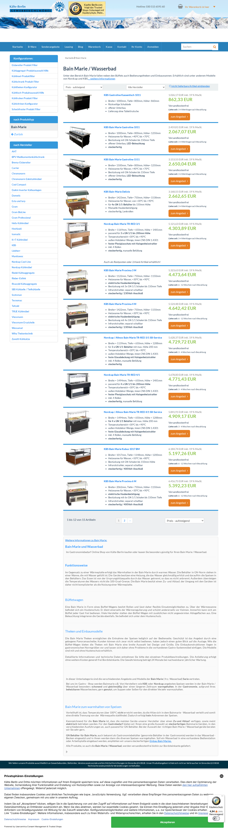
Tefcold (15, 306)
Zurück (18, 134)
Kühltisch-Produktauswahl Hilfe (28, 92)
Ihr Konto (136, 46)
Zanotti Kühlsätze (21, 339)
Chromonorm (18, 173)
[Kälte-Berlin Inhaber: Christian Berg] (37, 6)
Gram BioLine (19, 212)
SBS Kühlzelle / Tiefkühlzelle (26, 289)
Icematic (16, 234)
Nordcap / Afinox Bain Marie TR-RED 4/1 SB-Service (133, 411)
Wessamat (17, 328)
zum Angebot (179, 116)
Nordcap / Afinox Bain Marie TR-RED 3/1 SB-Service (133, 337)
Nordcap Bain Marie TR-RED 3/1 (122, 223)
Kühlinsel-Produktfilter (23, 76)
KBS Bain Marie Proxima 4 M (120, 303)
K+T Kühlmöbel (20, 239)
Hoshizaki (17, 228)
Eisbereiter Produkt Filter (25, 65)
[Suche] (215, 46)
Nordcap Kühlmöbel (22, 267)
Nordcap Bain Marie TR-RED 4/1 (122, 374)
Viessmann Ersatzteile (23, 322)
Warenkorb (94, 46)
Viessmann (17, 317)
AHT (14, 151)
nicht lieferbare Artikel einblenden (190, 86)
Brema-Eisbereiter (21, 162)
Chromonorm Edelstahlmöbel (27, 179)
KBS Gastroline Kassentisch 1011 (122, 94)
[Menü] (222, 797)
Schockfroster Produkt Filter (26, 109)
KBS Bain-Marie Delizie (117, 191)
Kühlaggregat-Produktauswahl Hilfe (30, 70)
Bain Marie (81, 58)
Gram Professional (21, 217)
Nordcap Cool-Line (21, 261)
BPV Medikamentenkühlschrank (28, 157)
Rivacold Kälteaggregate (24, 283)
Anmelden (153, 46)
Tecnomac (17, 300)
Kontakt (121, 46)
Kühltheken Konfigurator (24, 87)
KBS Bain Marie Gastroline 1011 (122, 127)
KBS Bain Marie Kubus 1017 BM (122, 448)
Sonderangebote (50, 46)
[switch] (216, 818)
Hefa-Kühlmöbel (20, 223)
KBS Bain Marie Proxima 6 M (120, 481)
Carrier (15, 168)
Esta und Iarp (18, 201)
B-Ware (32, 46)
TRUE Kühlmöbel (20, 311)
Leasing (69, 46)
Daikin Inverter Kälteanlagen (26, 190)
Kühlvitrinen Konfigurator (25, 103)
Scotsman (17, 294)
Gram (15, 206)
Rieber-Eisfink (19, 278)
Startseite (17, 46)
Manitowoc (17, 256)
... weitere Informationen (101, 78)
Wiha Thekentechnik (22, 333)
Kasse (109, 46)
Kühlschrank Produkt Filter (25, 81)
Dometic (16, 195)
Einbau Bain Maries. (161, 740)
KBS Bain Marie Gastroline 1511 (122, 159)
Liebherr (16, 250)
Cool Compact (19, 184)
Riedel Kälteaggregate (23, 272)
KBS (14, 245)
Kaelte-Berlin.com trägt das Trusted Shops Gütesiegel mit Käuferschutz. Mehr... (93, 9)
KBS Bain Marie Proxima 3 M (120, 270)
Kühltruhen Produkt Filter (25, 98)
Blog (80, 46)
